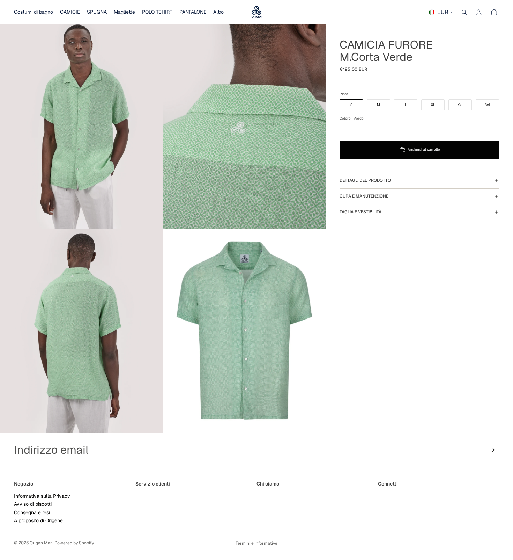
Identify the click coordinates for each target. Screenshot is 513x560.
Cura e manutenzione (364, 196)
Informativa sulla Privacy (42, 496)
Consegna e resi (32, 512)
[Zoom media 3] (81, 331)
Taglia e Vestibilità (360, 212)
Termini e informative (256, 543)
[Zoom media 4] (244, 331)
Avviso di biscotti (33, 504)
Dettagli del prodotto (365, 181)
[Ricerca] (464, 12)
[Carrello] (494, 12)
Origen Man (41, 543)
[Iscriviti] (491, 450)
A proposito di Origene (38, 520)
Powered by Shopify (74, 543)
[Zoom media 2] (244, 126)
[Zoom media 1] (81, 126)
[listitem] (218, 12)
